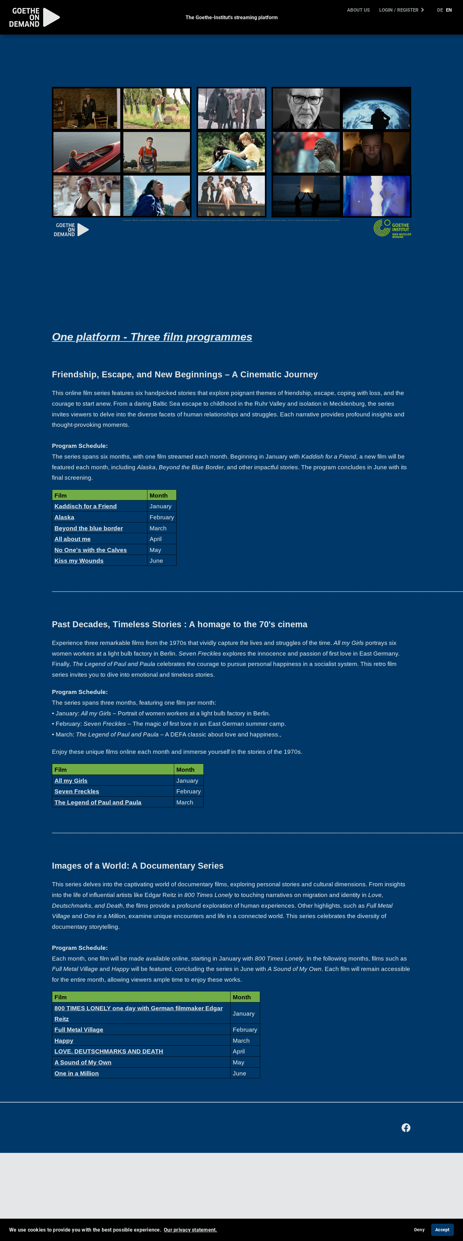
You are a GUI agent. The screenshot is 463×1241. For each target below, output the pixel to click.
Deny (419, 1230)
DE (440, 10)
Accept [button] (442, 1230)
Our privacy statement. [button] (190, 1229)
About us (358, 10)
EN (449, 10)
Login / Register (399, 10)
